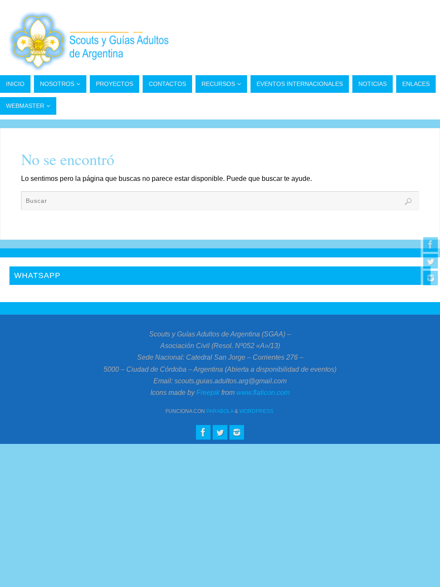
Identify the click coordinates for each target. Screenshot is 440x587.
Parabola (219, 411)
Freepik (208, 392)
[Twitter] (430, 261)
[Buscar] (408, 201)
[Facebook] (430, 244)
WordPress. (257, 411)
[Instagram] (430, 278)
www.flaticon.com (263, 392)
